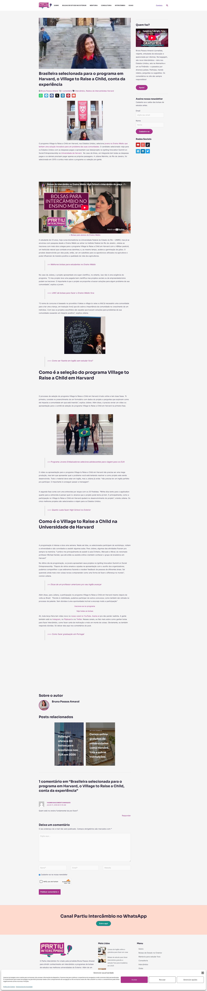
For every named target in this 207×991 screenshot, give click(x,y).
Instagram (56, 619)
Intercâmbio (120, 5)
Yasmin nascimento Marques (59, 802)
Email (138, 111)
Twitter (79, 619)
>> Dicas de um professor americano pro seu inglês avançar (74, 584)
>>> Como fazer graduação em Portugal (65, 634)
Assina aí (95, 616)
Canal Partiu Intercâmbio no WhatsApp (103, 916)
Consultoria (106, 5)
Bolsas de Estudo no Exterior (74, 5)
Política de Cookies (9, 987)
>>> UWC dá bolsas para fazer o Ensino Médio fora (70, 293)
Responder (126, 815)
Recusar (162, 980)
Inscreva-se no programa (84, 606)
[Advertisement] (85, 170)
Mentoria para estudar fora (149, 957)
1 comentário (67, 91)
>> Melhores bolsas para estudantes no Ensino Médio (71, 264)
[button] (203, 973)
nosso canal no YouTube (81, 616)
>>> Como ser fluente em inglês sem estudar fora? (70, 361)
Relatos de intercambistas (96, 91)
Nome (138, 121)
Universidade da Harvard (71, 153)
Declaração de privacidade (24, 987)
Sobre (56, 5)
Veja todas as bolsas (84, 611)
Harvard (110, 91)
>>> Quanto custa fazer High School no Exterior (69, 510)
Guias (131, 5)
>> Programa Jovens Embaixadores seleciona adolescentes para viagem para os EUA (85, 462)
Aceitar (134, 980)
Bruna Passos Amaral (49, 91)
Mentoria (94, 5)
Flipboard (68, 619)
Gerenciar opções (190, 980)
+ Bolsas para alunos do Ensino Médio (84, 235)
